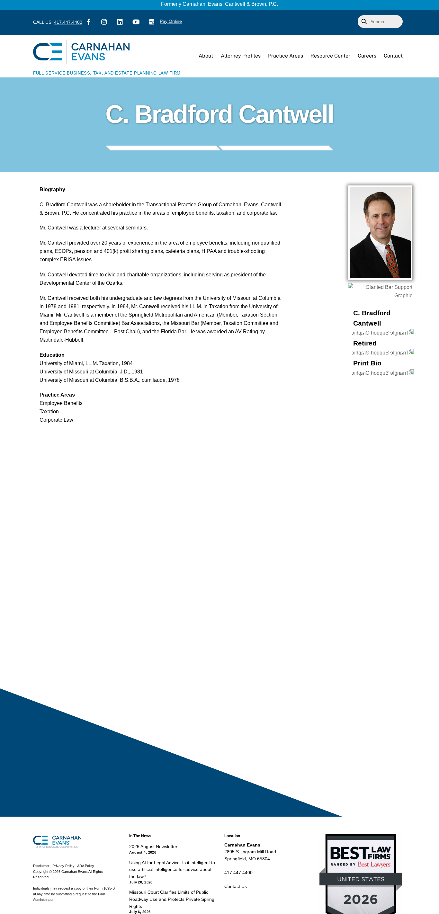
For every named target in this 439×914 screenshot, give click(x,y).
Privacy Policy (63, 866)
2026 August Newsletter (153, 846)
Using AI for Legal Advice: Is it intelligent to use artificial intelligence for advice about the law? (172, 869)
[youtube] (136, 21)
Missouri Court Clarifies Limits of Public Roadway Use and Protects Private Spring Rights (171, 899)
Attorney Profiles (241, 56)
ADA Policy (85, 866)
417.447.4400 (68, 22)
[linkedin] (120, 21)
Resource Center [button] (330, 56)
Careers (367, 56)
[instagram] (104, 21)
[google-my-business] (151, 21)
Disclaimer (41, 866)
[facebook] (88, 21)
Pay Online (171, 21)
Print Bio (367, 363)
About (206, 56)
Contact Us (235, 886)
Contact (393, 56)
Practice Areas (285, 56)
